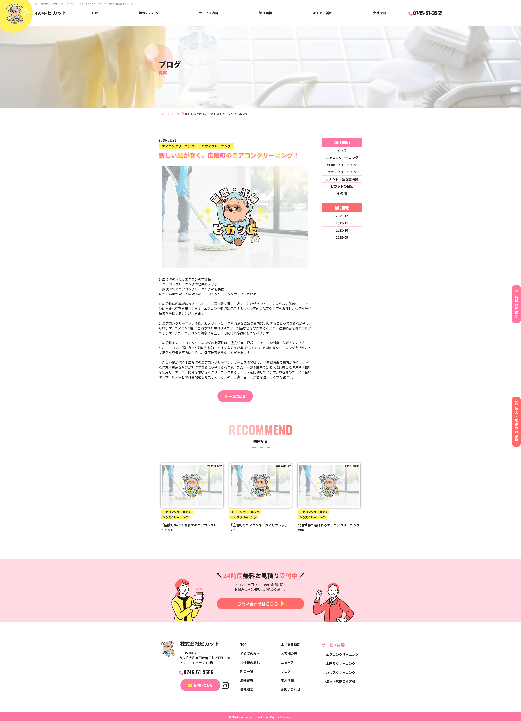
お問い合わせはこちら (257, 604)
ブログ (175, 114)
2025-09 (342, 237)
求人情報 (287, 680)
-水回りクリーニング (340, 663)
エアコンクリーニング (342, 157)
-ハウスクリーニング (340, 672)
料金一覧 (246, 671)
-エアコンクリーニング (342, 654)
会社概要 (379, 12)
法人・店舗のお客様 (516, 424)
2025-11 (342, 223)
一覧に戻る (237, 396)
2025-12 (342, 215)
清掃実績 (265, 12)
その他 (342, 193)
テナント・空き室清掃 (342, 179)
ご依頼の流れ (250, 662)
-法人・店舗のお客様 (340, 681)
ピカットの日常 (342, 186)
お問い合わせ (203, 685)
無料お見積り (516, 307)
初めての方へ (148, 12)
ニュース (287, 662)
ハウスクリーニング (342, 171)
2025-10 (342, 230)
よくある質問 (322, 12)
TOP (94, 12)
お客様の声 (289, 653)
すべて (342, 150)
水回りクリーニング (342, 164)
